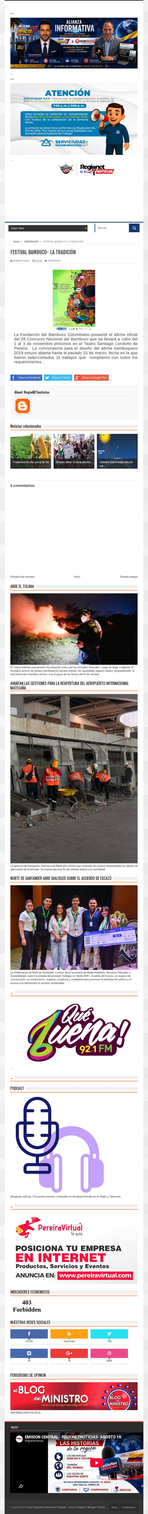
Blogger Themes (96, 1507)
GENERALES (54, 261)
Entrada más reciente (22, 576)
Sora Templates (35, 1507)
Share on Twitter (61, 377)
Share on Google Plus (94, 377)
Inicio (77, 576)
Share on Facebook (29, 377)
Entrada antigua (129, 576)
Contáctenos (128, 1507)
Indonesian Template (55, 1507)
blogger (81, 1507)
